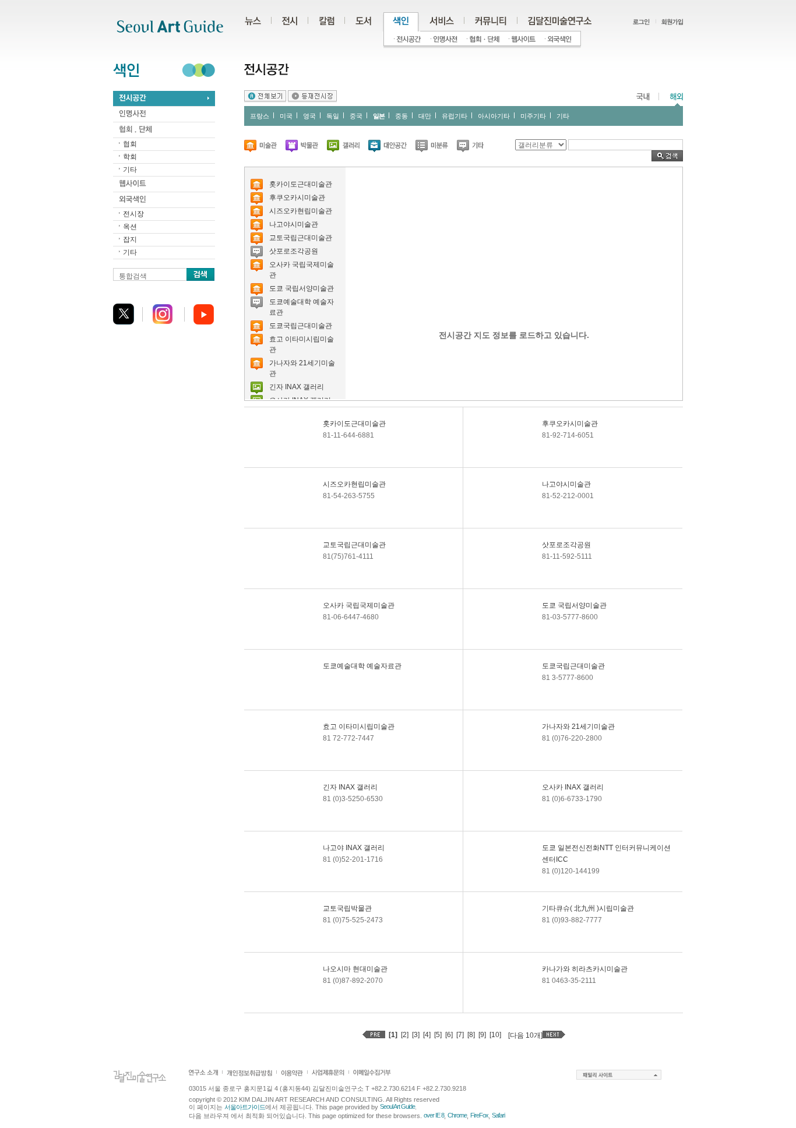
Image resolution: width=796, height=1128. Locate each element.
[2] (404, 1035)
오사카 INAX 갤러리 (573, 787)
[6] (449, 1035)
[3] (416, 1035)
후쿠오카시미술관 (297, 197)
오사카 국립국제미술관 (359, 605)
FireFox (479, 1115)
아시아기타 (494, 115)
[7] (460, 1035)
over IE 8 (434, 1115)
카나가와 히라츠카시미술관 (585, 969)
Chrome (457, 1115)
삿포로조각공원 (293, 251)
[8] (471, 1035)
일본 (379, 115)
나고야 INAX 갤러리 (354, 848)
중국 (356, 115)
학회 (130, 157)
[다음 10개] (525, 1035)
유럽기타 (454, 115)
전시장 (133, 214)
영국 (309, 115)
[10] (495, 1035)
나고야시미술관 (293, 224)
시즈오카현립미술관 (300, 211)
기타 (130, 169)
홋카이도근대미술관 (300, 184)
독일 (332, 115)
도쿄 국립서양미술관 (301, 288)
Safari (498, 1115)
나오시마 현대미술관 (355, 969)
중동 (401, 115)
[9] (482, 1035)
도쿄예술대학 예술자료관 (362, 666)
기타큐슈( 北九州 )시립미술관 (588, 908)
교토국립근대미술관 (300, 238)
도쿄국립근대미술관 (300, 326)
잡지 (130, 239)
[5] (438, 1035)
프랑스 (259, 115)
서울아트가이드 (244, 1107)
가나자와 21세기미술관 (578, 726)
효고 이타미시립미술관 (359, 726)
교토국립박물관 (347, 908)
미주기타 (533, 115)
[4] (427, 1035)
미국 (286, 115)
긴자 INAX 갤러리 (296, 387)
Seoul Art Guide (397, 1106)
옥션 (130, 227)
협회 (130, 144)
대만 (424, 115)
